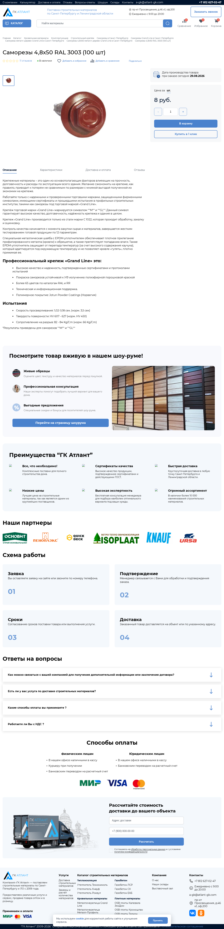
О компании (10, 2)
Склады (114, 2)
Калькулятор (27, 2)
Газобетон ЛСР (124, 885)
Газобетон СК (123, 889)
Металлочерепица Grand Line (92, 904)
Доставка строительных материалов (67, 883)
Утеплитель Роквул (89, 893)
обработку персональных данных (148, 849)
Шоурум (103, 2)
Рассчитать (146, 841)
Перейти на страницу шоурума (60, 423)
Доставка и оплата (49, 2)
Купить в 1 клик (186, 134)
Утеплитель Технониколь (92, 885)
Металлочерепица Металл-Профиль (88, 911)
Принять (158, 920)
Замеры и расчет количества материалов (66, 894)
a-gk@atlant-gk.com (149, 2)
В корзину (186, 123)
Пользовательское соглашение (181, 926)
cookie (80, 918)
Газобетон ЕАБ (123, 893)
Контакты (127, 2)
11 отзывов (26, 60)
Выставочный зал (162, 888)
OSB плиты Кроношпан (129, 909)
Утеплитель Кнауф (88, 889)
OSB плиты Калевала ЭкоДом (127, 904)
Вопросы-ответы (85, 2)
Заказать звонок (206, 11)
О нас (155, 880)
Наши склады (160, 884)
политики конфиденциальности (130, 851)
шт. (169, 90)
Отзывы (67, 2)
